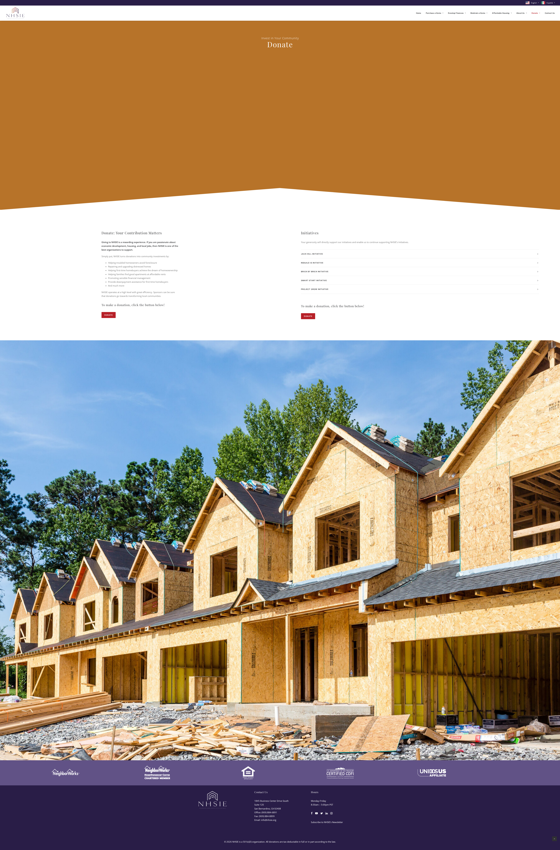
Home (418, 13)
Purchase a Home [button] (433, 13)
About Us (520, 13)
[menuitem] (533, 3)
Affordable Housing (500, 13)
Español (550, 3)
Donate (535, 13)
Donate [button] (108, 315)
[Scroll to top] (554, 838)
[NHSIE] (15, 13)
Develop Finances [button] (456, 13)
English (534, 3)
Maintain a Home (477, 13)
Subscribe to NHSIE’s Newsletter (327, 822)
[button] (312, 813)
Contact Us (550, 13)
